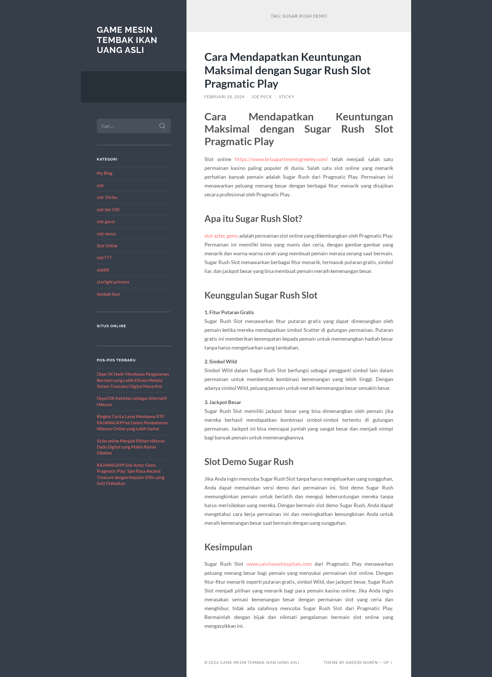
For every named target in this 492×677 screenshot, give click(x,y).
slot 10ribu (107, 197)
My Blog (104, 173)
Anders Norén (362, 662)
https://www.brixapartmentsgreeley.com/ (281, 159)
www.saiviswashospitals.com (279, 564)
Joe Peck (261, 96)
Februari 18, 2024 (224, 96)
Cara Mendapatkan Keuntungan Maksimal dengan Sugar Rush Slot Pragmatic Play (287, 70)
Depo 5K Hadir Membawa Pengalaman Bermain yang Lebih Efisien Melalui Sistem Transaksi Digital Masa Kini (133, 380)
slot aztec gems (221, 235)
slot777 (104, 257)
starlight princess (113, 281)
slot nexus (106, 233)
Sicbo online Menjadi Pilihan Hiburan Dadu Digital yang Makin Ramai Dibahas (131, 447)
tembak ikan (108, 294)
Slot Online (107, 245)
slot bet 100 (108, 209)
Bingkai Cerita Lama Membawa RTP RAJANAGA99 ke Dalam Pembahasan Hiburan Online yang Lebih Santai (132, 422)
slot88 (103, 269)
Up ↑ (388, 662)
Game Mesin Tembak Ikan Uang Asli (127, 40)
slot (100, 185)
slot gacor (106, 221)
